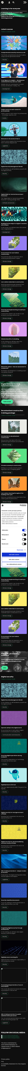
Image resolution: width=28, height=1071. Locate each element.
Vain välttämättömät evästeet (14, 564)
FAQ (2, 1061)
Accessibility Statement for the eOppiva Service (13, 1064)
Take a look (7, 401)
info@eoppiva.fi (6, 1048)
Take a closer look (8, 32)
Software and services (8, 203)
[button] (13, 2)
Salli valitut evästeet (14, 559)
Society (4, 118)
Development (6, 89)
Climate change (6, 261)
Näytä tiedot (20, 550)
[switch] (24, 535)
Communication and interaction (11, 735)
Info (4, 668)
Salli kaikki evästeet (14, 554)
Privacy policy (5, 1059)
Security (4, 59)
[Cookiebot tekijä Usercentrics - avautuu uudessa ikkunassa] (20, 505)
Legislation (5, 146)
